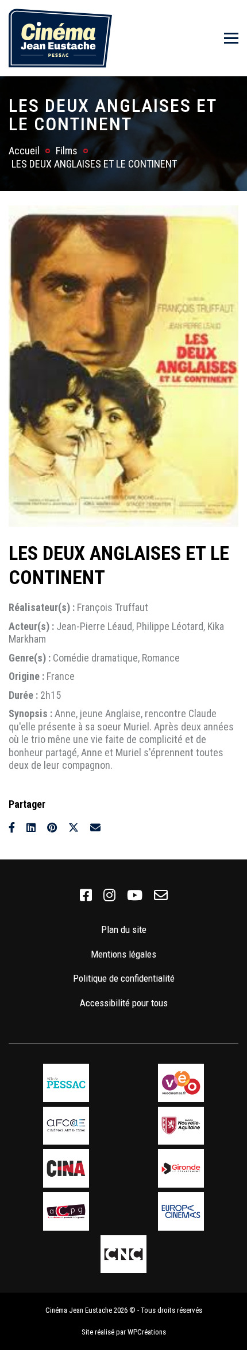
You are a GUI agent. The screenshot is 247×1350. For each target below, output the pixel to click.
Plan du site (123, 929)
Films (67, 151)
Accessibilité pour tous (124, 1003)
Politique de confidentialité (124, 978)
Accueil (24, 151)
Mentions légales (123, 954)
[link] (86, 896)
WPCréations (147, 1332)
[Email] (95, 828)
